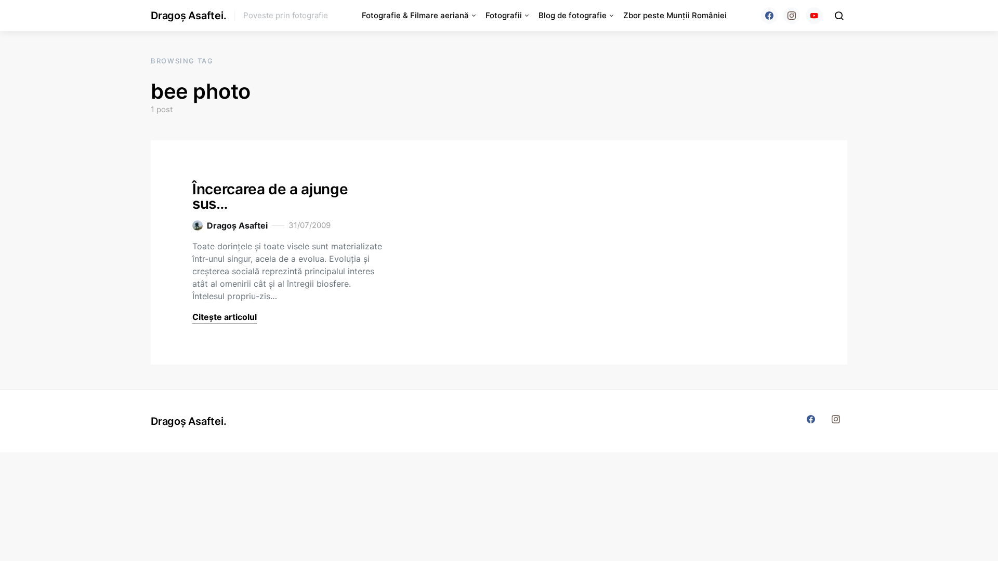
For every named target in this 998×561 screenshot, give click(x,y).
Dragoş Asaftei (237, 225)
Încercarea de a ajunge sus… (270, 196)
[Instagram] (791, 15)
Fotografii (503, 15)
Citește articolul (224, 317)
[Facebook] (769, 15)
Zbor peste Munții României (675, 15)
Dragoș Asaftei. (188, 15)
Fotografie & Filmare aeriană (415, 15)
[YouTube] (814, 15)
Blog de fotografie (573, 15)
